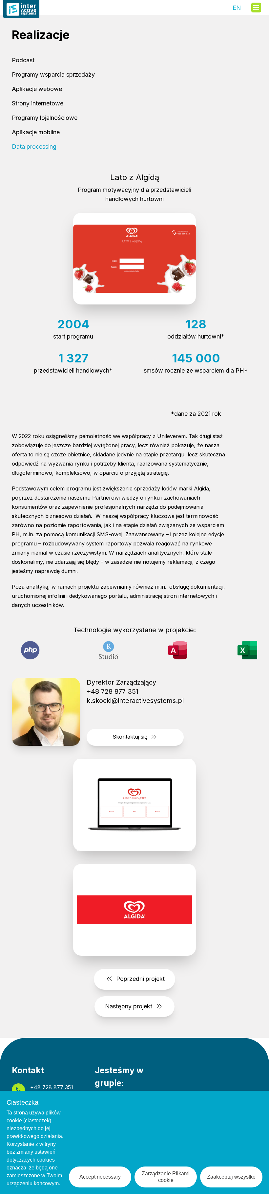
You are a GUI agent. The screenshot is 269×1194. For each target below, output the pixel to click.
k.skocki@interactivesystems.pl (135, 701)
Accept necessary (100, 1177)
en (237, 6)
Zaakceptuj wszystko (231, 1177)
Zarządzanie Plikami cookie (166, 1177)
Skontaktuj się (131, 736)
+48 (51, 1087)
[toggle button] (256, 7)
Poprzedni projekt (139, 978)
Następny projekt (129, 1005)
